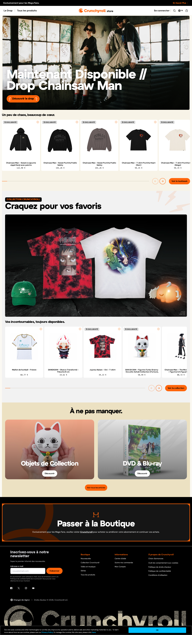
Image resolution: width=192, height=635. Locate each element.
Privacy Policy (47, 632)
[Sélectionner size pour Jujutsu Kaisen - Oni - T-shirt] (119, 329)
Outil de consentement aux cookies (163, 563)
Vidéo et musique (88, 566)
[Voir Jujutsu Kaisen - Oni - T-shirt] (103, 347)
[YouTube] (33, 588)
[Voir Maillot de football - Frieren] (24, 347)
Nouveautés (86, 558)
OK (157, 630)
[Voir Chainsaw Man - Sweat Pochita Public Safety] (60, 140)
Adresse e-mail (16, 566)
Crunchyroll (86, 532)
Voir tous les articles (96, 487)
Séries (83, 570)
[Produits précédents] (155, 181)
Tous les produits (27, 10)
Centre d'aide (120, 558)
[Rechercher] (174, 10)
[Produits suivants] (162, 181)
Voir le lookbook (179, 181)
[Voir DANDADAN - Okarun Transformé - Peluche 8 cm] (63, 347)
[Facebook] (11, 588)
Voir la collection (176, 388)
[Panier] (186, 10)
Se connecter (161, 10)
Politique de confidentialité (159, 571)
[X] (19, 588)
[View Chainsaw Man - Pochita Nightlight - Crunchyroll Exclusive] (169, 291)
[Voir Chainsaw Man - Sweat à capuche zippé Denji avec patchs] (21, 140)
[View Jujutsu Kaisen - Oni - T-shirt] (69, 256)
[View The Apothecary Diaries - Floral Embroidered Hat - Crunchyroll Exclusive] (23, 289)
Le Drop (8, 10)
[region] (96, 145)
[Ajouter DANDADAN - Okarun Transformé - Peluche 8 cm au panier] (80, 329)
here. (94, 632)
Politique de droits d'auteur (159, 567)
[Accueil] (96, 10)
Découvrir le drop (23, 99)
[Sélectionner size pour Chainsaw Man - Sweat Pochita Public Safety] (77, 122)
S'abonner (54, 570)
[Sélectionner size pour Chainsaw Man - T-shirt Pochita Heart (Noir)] (155, 122)
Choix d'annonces (155, 558)
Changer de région (21, 600)
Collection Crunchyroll (90, 562)
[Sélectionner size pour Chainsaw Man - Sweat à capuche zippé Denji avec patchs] (37, 122)
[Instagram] (26, 588)
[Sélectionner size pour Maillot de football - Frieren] (41, 329)
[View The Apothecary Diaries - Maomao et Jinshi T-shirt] (123, 256)
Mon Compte (120, 566)
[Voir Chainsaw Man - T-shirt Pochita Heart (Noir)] (139, 140)
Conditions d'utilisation (157, 575)
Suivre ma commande (124, 562)
